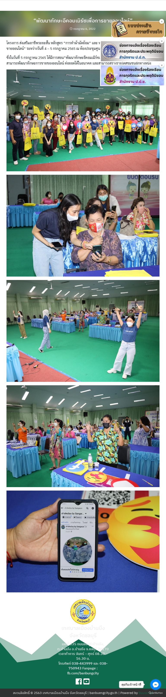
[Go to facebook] (155, 684)
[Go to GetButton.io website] (156, 692)
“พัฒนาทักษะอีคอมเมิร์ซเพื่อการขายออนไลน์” (83, 20)
